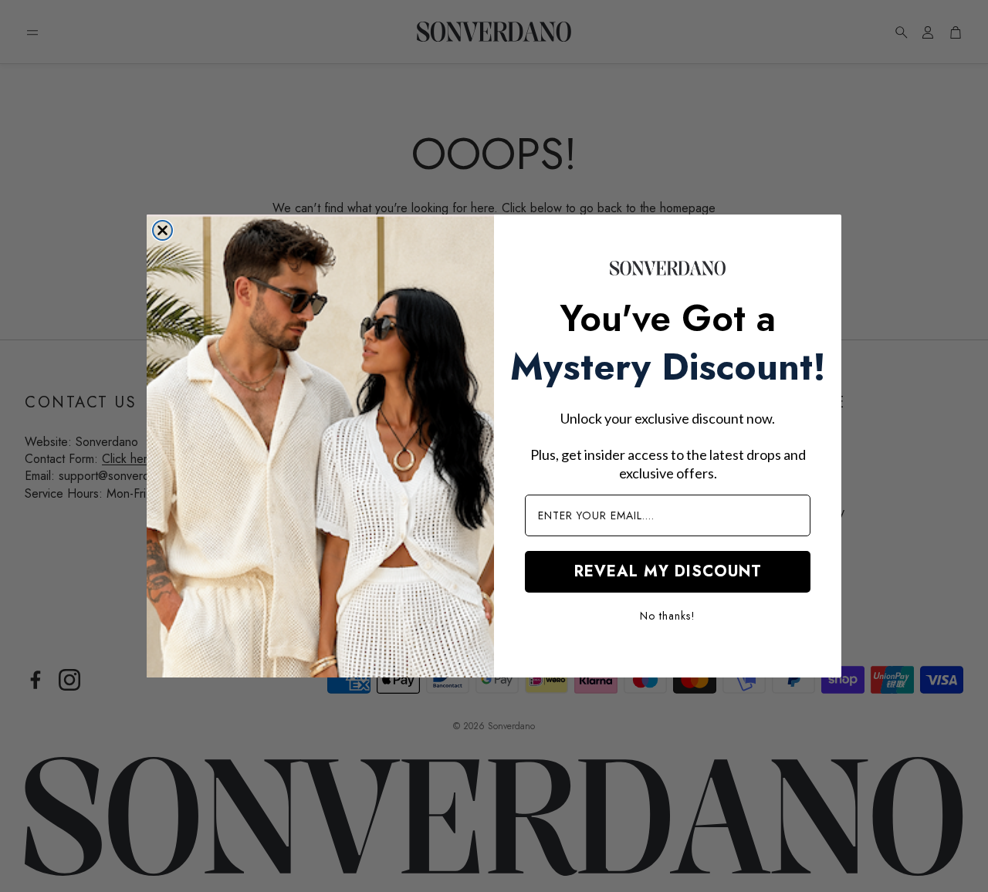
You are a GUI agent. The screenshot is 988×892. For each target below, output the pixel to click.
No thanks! (667, 615)
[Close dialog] (162, 230)
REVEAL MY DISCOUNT (668, 571)
